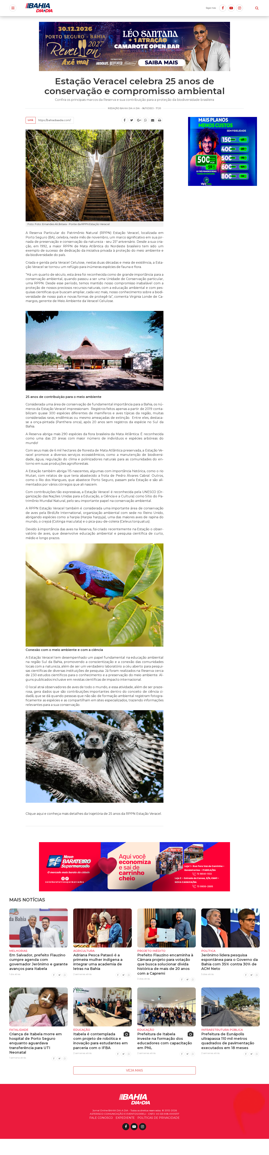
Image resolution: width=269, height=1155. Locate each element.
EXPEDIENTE (125, 1118)
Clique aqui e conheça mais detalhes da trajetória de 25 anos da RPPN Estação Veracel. (94, 814)
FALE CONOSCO (101, 1118)
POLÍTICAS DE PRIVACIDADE (158, 1118)
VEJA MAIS (134, 1070)
